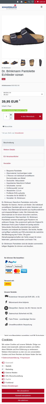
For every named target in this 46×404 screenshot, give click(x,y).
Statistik (8, 366)
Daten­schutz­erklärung (11, 358)
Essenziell (9, 363)
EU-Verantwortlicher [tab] (11, 156)
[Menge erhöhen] (11, 114)
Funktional (9, 382)
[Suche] (29, 2)
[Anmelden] (18, 2)
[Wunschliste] (32, 2)
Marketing (9, 369)
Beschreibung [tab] (9, 143)
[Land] (25, 2)
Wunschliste (8, 126)
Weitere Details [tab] (9, 150)
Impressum (25, 358)
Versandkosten (19, 133)
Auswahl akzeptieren (23, 395)
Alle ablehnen (23, 400)
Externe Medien (11, 373)
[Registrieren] (22, 2)
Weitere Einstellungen (10, 386)
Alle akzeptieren (23, 391)
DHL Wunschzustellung (14, 376)
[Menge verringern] (11, 118)
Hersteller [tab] (7, 163)
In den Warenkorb (27, 116)
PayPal (8, 379)
